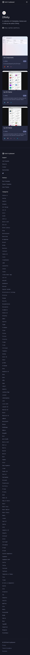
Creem (3, 468)
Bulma (3, 245)
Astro (3, 213)
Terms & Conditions (7, 648)
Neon (3, 621)
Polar (3, 462)
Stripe (4, 550)
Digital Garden (6, 289)
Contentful (5, 265)
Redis (3, 609)
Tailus (4, 565)
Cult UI (4, 277)
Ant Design (5, 207)
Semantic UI (5, 530)
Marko (3, 412)
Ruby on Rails (6, 500)
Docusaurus (5, 307)
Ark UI (4, 210)
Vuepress (4, 597)
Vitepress (5, 591)
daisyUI (4, 280)
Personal (4, 480)
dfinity (6, 61)
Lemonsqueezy (5, 398)
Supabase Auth (6, 559)
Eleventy (4, 315)
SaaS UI (4, 521)
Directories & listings (8, 292)
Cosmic (4, 271)
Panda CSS (5, 471)
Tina (3, 577)
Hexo (3, 374)
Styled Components (7, 553)
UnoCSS (4, 586)
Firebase (4, 327)
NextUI (4, 450)
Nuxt (3, 456)
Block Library (6, 227)
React (3, 503)
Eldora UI (5, 312)
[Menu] (27, 2)
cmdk (3, 262)
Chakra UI (5, 254)
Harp (3, 368)
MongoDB (4, 433)
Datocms (4, 286)
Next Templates (6, 181)
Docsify (4, 301)
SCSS (3, 527)
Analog (4, 198)
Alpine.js (5, 195)
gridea (4, 362)
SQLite (4, 618)
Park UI (4, 474)
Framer (4, 342)
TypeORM (4, 624)
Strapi (4, 547)
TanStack (4, 571)
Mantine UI (5, 409)
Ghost (3, 359)
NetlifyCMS (5, 439)
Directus (4, 295)
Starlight (5, 541)
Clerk (3, 257)
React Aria (5, 506)
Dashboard (5, 283)
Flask (3, 330)
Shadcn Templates (6, 184)
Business (4, 248)
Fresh (3, 345)
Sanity (4, 524)
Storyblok (5, 544)
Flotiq (4, 333)
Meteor (4, 424)
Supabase (4, 556)
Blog (3, 230)
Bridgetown (5, 239)
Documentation (6, 304)
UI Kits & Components (8, 583)
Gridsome (4, 365)
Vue (3, 594)
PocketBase (5, 632)
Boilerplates (5, 233)
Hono (3, 377)
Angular (4, 201)
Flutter (4, 336)
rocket (4, 518)
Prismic (4, 492)
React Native (5, 509)
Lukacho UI (5, 406)
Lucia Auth (5, 403)
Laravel (4, 395)
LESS (3, 401)
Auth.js (4, 218)
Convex (4, 268)
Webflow (4, 603)
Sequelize (5, 627)
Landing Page (5, 392)
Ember (3, 318)
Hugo (3, 383)
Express (4, 321)
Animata (4, 204)
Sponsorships (5, 170)
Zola (3, 606)
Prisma (4, 489)
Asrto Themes (5, 187)
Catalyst (4, 251)
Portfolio (5, 486)
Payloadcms (5, 477)
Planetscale (5, 483)
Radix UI (4, 497)
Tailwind (4, 568)
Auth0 (3, 215)
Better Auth (5, 221)
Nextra (4, 447)
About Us (4, 164)
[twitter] (15, 173)
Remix (3, 515)
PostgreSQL (5, 612)
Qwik (3, 494)
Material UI (5, 415)
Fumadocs (4, 351)
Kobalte (4, 389)
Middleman (5, 427)
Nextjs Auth (5, 442)
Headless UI (5, 371)
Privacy (4, 645)
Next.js (4, 445)
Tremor (4, 580)
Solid (3, 539)
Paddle (4, 459)
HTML (3, 380)
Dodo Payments (6, 465)
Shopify (4, 533)
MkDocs (4, 430)
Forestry (4, 339)
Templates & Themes (7, 574)
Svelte (4, 562)
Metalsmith (5, 421)
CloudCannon (5, 260)
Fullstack (5, 348)
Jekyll (4, 386)
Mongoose (4, 630)
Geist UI (4, 356)
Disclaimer (4, 651)
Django (4, 298)
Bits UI (4, 224)
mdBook (4, 418)
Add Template (5, 161)
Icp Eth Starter (7, 92)
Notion (4, 453)
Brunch (4, 242)
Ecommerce (5, 309)
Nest (3, 436)
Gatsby (4, 354)
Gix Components (8, 57)
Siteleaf (4, 536)
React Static (5, 512)
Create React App (7, 274)
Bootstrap (5, 236)
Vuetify (4, 600)
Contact (4, 167)
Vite (3, 588)
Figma (3, 324)
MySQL (3, 615)
